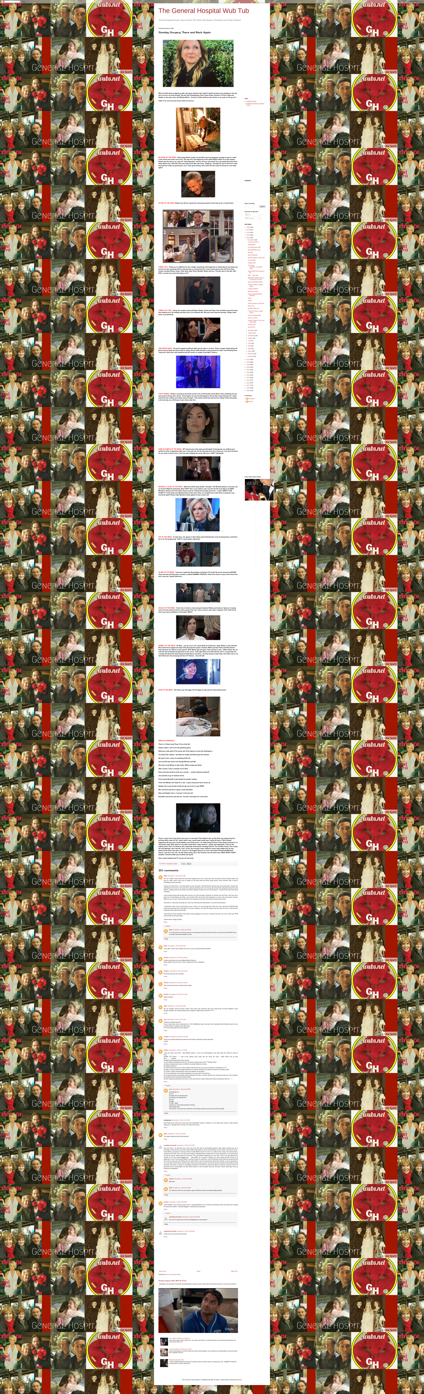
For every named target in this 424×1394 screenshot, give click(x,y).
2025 (248, 230)
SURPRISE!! (251, 245)
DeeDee (166, 957)
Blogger (239, 1380)
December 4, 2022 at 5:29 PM (181, 1089)
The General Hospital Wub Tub (203, 10)
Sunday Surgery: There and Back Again (256, 321)
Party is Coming (252, 318)
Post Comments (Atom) (173, 1274)
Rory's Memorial (253, 255)
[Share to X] (186, 864)
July (249, 341)
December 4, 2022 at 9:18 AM (178, 957)
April (249, 348)
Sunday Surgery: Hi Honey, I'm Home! (180, 1349)
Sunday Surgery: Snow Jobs (256, 257)
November (251, 330)
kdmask (250, 401)
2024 (248, 232)
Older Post (234, 1271)
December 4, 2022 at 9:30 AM (177, 1006)
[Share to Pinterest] (190, 864)
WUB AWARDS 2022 (254, 250)
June (249, 343)
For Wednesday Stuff (254, 247)
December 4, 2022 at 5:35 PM (177, 1134)
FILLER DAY (251, 327)
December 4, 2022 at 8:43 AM (177, 946)
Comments (250, 218)
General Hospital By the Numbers (255, 294)
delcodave (251, 398)
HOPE (250, 301)
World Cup (251, 306)
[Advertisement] (253, 61)
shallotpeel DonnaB (170, 1145)
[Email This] (182, 864)
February (251, 353)
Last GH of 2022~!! (253, 242)
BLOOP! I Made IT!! (253, 308)
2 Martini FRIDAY (253, 289)
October (250, 333)
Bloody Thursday (253, 291)
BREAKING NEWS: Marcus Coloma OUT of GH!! (256, 278)
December (251, 240)
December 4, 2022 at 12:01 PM (176, 1019)
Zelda (249, 298)
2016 (248, 372)
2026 (248, 227)
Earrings (250, 252)
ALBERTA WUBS (251, 101)
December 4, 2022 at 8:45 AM (182, 930)
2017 (248, 370)
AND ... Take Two (253, 275)
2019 (248, 364)
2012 (248, 383)
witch (165, 946)
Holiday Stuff (252, 263)
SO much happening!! (254, 315)
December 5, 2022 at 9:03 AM (185, 1231)
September (251, 335)
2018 (248, 367)
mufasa (166, 1050)
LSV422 (166, 1036)
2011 (248, 385)
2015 (248, 375)
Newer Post (162, 1271)
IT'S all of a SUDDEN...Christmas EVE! (255, 267)
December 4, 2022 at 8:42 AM (177, 876)
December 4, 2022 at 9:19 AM (178, 971)
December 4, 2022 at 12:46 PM (178, 1036)
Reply (165, 922)
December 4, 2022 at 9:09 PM (178, 1202)
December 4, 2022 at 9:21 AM (178, 994)
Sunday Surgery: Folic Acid (256, 303)
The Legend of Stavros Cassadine (179, 1338)
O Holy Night (252, 260)
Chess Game (252, 324)
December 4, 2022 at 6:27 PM (185, 1145)
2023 (248, 235)
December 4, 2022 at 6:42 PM (182, 1188)
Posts (249, 215)
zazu (165, 1019)
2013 (248, 380)
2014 (248, 377)
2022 (248, 237)
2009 (248, 390)
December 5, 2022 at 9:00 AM (191, 1217)
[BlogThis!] (184, 864)
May (249, 346)
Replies (168, 926)
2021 (248, 359)
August (250, 338)
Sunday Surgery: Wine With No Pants (172, 1281)
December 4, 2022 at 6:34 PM (183, 1179)
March (250, 351)
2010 (248, 388)
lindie (165, 876)
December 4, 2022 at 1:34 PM (178, 1050)
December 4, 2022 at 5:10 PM (181, 1120)
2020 (248, 362)
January (250, 356)
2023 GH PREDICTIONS (255, 282)
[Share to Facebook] (188, 864)
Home (198, 1271)
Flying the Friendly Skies (176, 1360)
